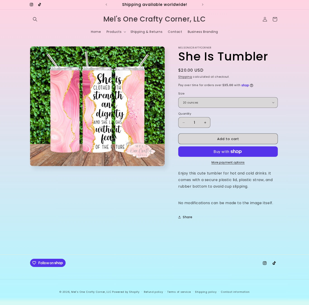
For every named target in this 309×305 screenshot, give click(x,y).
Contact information (235, 291)
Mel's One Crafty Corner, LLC (91, 292)
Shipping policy (206, 291)
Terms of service (179, 291)
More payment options (228, 162)
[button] (35, 19)
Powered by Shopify (126, 292)
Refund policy (153, 291)
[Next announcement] (203, 4)
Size (181, 93)
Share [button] (188, 217)
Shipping (185, 77)
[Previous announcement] (106, 4)
